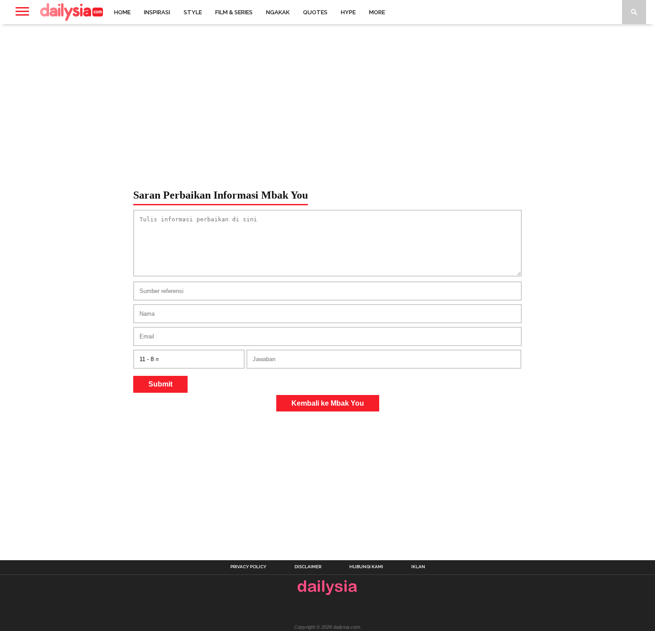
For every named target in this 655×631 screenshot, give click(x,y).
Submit (160, 384)
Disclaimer (308, 567)
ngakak (278, 12)
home (122, 12)
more (377, 12)
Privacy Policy (248, 567)
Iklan (418, 567)
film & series (234, 12)
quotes (315, 12)
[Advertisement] (327, 95)
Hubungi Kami (366, 567)
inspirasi (157, 12)
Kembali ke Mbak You (327, 403)
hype (348, 12)
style (193, 12)
